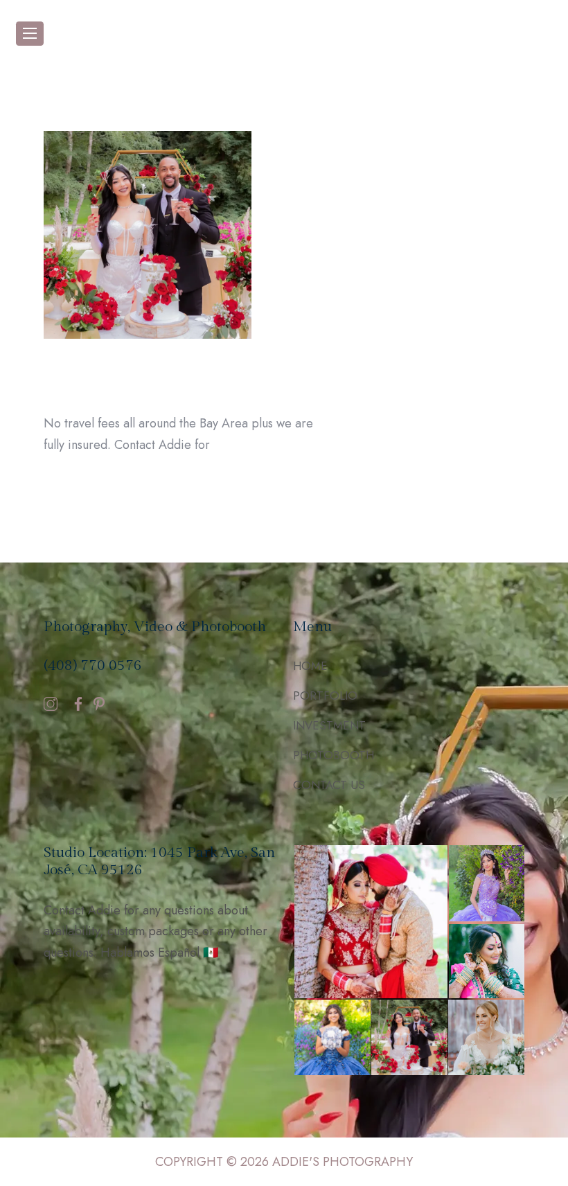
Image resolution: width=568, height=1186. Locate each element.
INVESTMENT (329, 725)
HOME (310, 665)
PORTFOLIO (325, 695)
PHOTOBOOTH (333, 755)
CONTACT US (329, 785)
